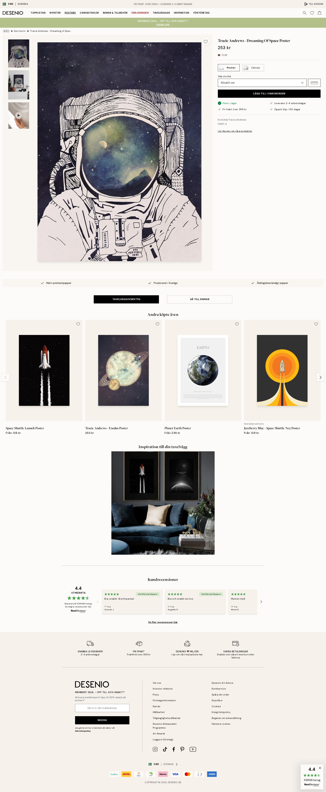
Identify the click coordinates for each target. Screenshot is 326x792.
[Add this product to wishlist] (206, 41)
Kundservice (219, 688)
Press (156, 694)
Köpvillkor (217, 700)
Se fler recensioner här (163, 622)
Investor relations (163, 688)
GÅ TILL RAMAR (199, 299)
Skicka (102, 720)
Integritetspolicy (221, 712)
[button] (314, 83)
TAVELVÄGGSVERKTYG (126, 299)
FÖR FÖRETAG (201, 12)
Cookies (216, 706)
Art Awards (159, 733)
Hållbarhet (159, 712)
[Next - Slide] (320, 377)
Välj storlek (224, 76)
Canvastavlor (89, 12)
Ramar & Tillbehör (115, 12)
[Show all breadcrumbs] (6, 31)
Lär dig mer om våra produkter (235, 131)
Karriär (157, 706)
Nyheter (55, 12)
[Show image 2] (18, 84)
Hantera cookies (221, 723)
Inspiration (181, 12)
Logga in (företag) (163, 739)
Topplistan (38, 12)
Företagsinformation (164, 700)
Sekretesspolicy (83, 731)
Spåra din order (220, 694)
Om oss (157, 683)
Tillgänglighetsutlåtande (166, 718)
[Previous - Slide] (5, 377)
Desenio (173, 782)
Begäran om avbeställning (226, 718)
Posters (70, 12)
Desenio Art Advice (222, 683)
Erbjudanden (140, 12)
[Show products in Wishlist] (312, 13)
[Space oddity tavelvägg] (163, 503)
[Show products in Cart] (319, 13)
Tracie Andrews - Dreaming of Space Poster (50, 31)
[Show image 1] (18, 53)
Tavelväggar (161, 12)
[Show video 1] (18, 115)
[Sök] (304, 13)
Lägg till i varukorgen (269, 93)
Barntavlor (20, 31)
